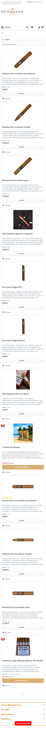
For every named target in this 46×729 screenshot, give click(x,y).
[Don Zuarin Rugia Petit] (23, 273)
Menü (7, 27)
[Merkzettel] (32, 27)
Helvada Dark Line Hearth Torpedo (17, 554)
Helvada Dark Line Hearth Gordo (16, 607)
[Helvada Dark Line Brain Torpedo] (23, 113)
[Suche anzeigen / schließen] (27, 27)
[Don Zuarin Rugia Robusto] (23, 326)
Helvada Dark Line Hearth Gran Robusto (19, 501)
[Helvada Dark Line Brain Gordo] (23, 166)
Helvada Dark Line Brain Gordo (15, 180)
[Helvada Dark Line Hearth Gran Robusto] (23, 486)
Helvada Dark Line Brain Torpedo (16, 127)
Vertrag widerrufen (23, 723)
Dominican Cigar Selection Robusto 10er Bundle (22, 661)
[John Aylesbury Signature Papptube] (23, 219)
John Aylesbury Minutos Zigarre (15, 394)
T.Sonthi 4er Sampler (11, 447)
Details (21, 93)
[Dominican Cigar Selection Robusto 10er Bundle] (23, 646)
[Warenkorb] (42, 27)
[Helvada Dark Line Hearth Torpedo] (23, 540)
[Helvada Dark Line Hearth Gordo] (23, 593)
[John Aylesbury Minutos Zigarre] (23, 379)
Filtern (7, 39)
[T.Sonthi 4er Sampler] (23, 433)
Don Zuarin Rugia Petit (12, 287)
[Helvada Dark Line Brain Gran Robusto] (23, 59)
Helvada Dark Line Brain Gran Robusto (18, 74)
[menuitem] (5, 27)
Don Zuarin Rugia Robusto (13, 340)
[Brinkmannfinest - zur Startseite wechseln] (12, 13)
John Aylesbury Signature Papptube (17, 234)
